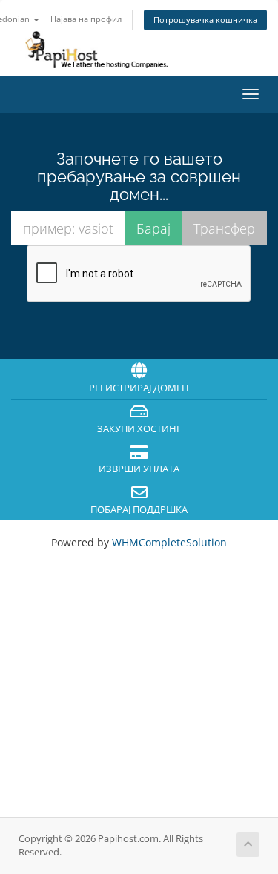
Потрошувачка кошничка (205, 19)
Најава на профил (86, 18)
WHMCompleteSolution (169, 542)
